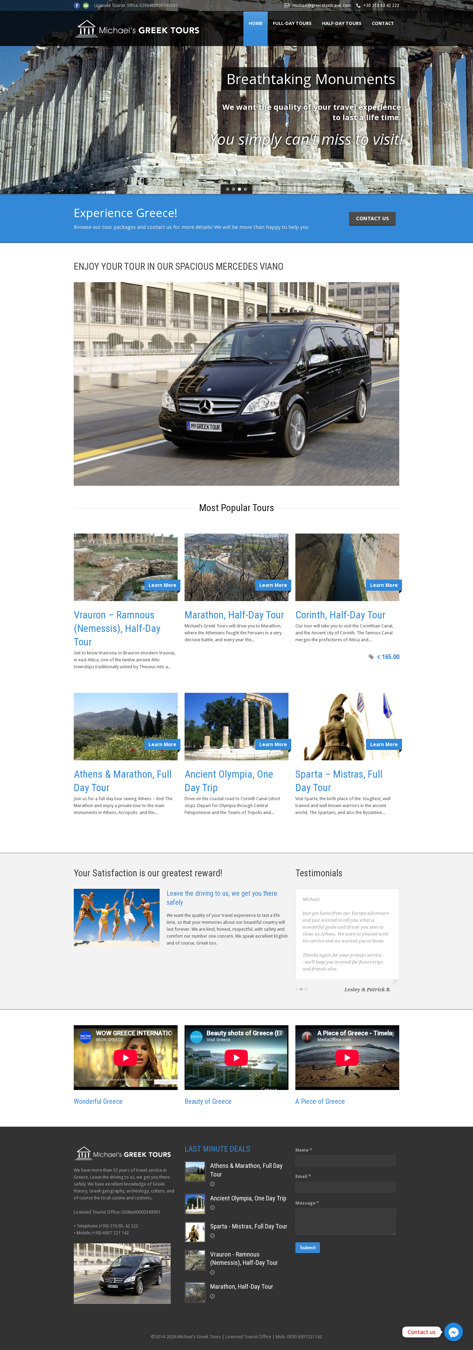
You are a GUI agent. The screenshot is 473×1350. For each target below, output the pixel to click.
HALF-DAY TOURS (342, 23)
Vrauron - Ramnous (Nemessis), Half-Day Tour (244, 1258)
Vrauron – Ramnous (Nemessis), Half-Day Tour (117, 628)
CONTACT (383, 23)
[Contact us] (453, 1332)
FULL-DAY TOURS (292, 23)
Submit (307, 1247)
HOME (255, 23)
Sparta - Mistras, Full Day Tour (248, 1226)
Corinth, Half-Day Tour (340, 615)
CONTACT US (372, 218)
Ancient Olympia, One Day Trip (248, 1198)
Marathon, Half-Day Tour (234, 615)
